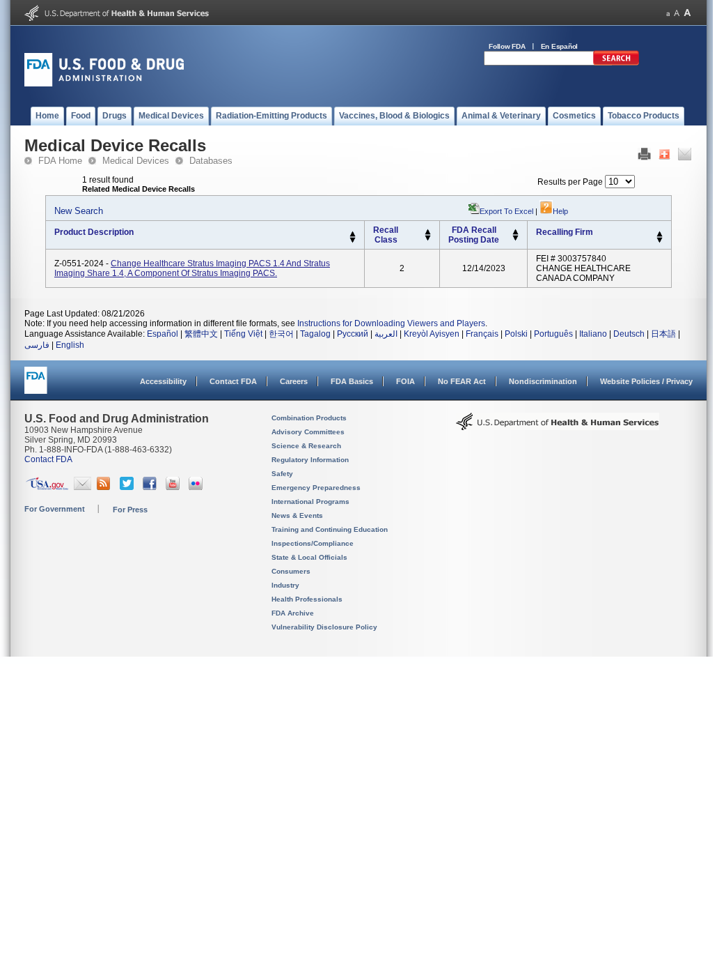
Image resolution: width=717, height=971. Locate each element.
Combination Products (309, 418)
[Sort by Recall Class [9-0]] (428, 238)
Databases (211, 160)
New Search (78, 211)
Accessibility (163, 381)
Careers (294, 381)
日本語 (663, 334)
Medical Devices (135, 160)
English (70, 345)
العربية (386, 334)
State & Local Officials (309, 557)
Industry (285, 585)
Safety (282, 473)
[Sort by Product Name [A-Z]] (352, 234)
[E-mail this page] (684, 157)
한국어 (281, 334)
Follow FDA (507, 46)
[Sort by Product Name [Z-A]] (352, 240)
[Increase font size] (687, 13)
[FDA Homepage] (35, 386)
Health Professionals (306, 599)
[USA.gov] (47, 487)
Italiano (593, 334)
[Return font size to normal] (676, 13)
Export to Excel (506, 211)
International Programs (310, 501)
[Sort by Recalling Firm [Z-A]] (659, 240)
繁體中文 (201, 334)
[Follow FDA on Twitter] (128, 487)
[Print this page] (644, 157)
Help (560, 211)
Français (482, 334)
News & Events (297, 515)
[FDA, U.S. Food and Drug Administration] (104, 84)
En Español (559, 46)
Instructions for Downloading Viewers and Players (391, 323)
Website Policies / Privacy (646, 381)
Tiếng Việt (243, 334)
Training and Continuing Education (329, 529)
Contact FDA (233, 381)
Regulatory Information (310, 460)
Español (162, 334)
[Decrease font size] (668, 13)
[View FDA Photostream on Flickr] (197, 487)
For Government (54, 509)
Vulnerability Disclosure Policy (324, 627)
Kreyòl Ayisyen (431, 334)
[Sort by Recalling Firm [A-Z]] (659, 234)
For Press (130, 509)
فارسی (36, 345)
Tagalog (315, 334)
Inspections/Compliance (312, 543)
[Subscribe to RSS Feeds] (105, 487)
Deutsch (629, 334)
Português (553, 334)
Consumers (290, 571)
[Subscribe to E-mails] (82, 487)
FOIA (405, 381)
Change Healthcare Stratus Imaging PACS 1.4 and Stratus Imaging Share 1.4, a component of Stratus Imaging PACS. (192, 268)
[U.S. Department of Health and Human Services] (116, 18)
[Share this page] (664, 157)
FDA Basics (352, 381)
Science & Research (306, 446)
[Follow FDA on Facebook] (151, 487)
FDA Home (60, 160)
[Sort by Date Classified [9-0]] (515, 238)
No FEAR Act (462, 381)
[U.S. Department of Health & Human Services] (557, 426)
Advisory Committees (308, 432)
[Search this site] (616, 63)
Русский (352, 334)
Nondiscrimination (543, 381)
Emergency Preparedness (316, 487)
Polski (516, 334)
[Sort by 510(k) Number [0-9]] (428, 232)
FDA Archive (292, 613)
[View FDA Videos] (174, 487)
